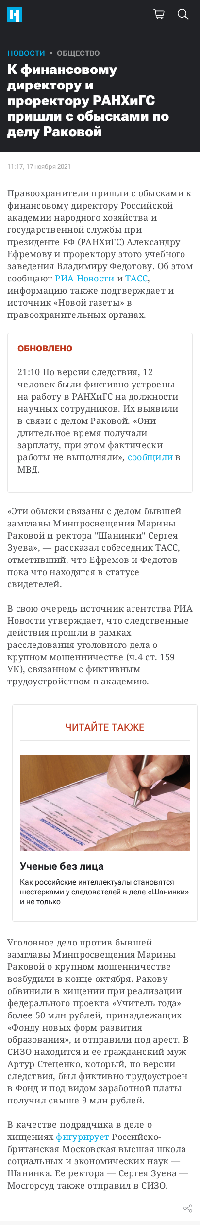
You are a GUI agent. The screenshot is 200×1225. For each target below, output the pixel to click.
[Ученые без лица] (105, 813)
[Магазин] (159, 14)
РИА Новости (84, 278)
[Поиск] (183, 14)
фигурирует (82, 1136)
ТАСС (136, 278)
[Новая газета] (17, 14)
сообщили (150, 457)
